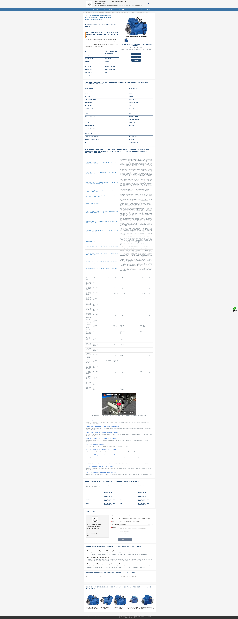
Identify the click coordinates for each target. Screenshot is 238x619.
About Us (85, 616)
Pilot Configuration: (90, 128)
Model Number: (89, 51)
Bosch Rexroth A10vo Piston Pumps (134, 9)
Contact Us (90, 616)
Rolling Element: (89, 58)
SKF (121, 491)
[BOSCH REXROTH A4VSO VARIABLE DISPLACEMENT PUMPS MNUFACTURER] (89, 3)
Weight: (87, 114)
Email (113, 516)
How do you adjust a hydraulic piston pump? (100, 551)
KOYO (121, 499)
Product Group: (89, 64)
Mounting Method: (89, 111)
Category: (87, 122)
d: (85, 119)
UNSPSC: (87, 61)
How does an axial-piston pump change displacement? (103, 564)
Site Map (95, 616)
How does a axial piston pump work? (98, 557)
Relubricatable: (89, 134)
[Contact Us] (234, 309)
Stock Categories (97, 9)
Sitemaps (99, 616)
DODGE (121, 503)
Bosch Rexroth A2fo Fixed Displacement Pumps (146, 9)
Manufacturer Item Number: (92, 139)
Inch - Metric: (88, 72)
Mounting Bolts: (89, 75)
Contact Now (136, 54)
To (112, 518)
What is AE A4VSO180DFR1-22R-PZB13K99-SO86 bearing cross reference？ (136, 50)
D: (85, 142)
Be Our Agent (136, 60)
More (119, 582)
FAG (121, 495)
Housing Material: (89, 125)
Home (88, 9)
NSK (87, 491)
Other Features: (89, 56)
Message (113, 527)
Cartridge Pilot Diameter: (91, 116)
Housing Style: (88, 69)
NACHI (87, 503)
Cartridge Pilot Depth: (90, 67)
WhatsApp (136, 57)
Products (88, 12)
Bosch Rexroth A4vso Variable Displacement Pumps (121, 9)
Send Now (125, 540)
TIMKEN (88, 499)
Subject (113, 521)
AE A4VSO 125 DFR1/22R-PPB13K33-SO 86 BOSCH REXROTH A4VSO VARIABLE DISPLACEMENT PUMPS (102, 183)
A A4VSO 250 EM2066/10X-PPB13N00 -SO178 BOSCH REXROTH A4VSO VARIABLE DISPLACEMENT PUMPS (102, 212)
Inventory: (87, 131)
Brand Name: (88, 49)
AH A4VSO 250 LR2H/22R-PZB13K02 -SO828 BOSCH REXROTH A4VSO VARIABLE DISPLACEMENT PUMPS (102, 262)
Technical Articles (108, 9)
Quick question (115, 524)
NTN (87, 495)
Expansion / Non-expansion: (92, 136)
